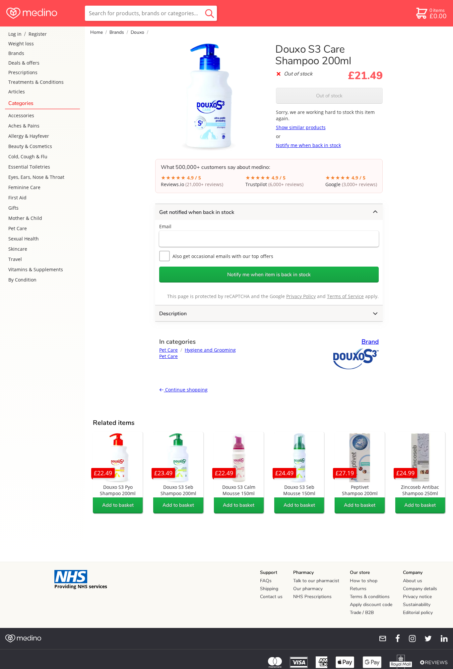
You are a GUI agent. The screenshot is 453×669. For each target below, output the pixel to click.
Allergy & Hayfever (28, 136)
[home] (42, 13)
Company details (420, 589)
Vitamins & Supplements (35, 269)
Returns (358, 589)
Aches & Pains (23, 126)
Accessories (21, 115)
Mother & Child (25, 218)
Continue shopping (186, 389)
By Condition (22, 280)
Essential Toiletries (29, 167)
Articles (16, 91)
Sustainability (416, 604)
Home (96, 32)
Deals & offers (23, 63)
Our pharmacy (308, 589)
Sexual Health (23, 238)
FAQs (266, 581)
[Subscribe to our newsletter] (380, 638)
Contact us (271, 596)
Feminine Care (24, 187)
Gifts (13, 208)
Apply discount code (371, 604)
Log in (15, 34)
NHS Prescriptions (312, 596)
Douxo (137, 32)
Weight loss (21, 43)
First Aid (17, 197)
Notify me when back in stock (308, 145)
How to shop (363, 581)
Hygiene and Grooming (210, 350)
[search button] (209, 13)
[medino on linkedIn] (441, 638)
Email (165, 226)
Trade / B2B (362, 612)
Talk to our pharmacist (316, 581)
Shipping (269, 589)
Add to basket (118, 505)
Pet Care (17, 228)
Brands (16, 53)
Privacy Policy (301, 296)
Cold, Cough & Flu (27, 156)
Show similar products (301, 127)
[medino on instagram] (409, 638)
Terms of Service (345, 296)
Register (38, 34)
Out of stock (329, 95)
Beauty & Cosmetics (30, 146)
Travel (15, 259)
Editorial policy (418, 612)
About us (412, 581)
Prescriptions (22, 72)
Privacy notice (417, 596)
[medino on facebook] (393, 638)
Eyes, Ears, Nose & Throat (36, 177)
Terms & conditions (370, 596)
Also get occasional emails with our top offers (222, 256)
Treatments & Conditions (36, 82)
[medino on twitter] (425, 638)
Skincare (17, 249)
